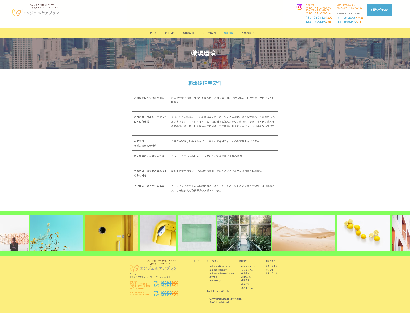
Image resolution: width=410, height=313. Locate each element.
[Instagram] (299, 7)
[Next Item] (404, 233)
